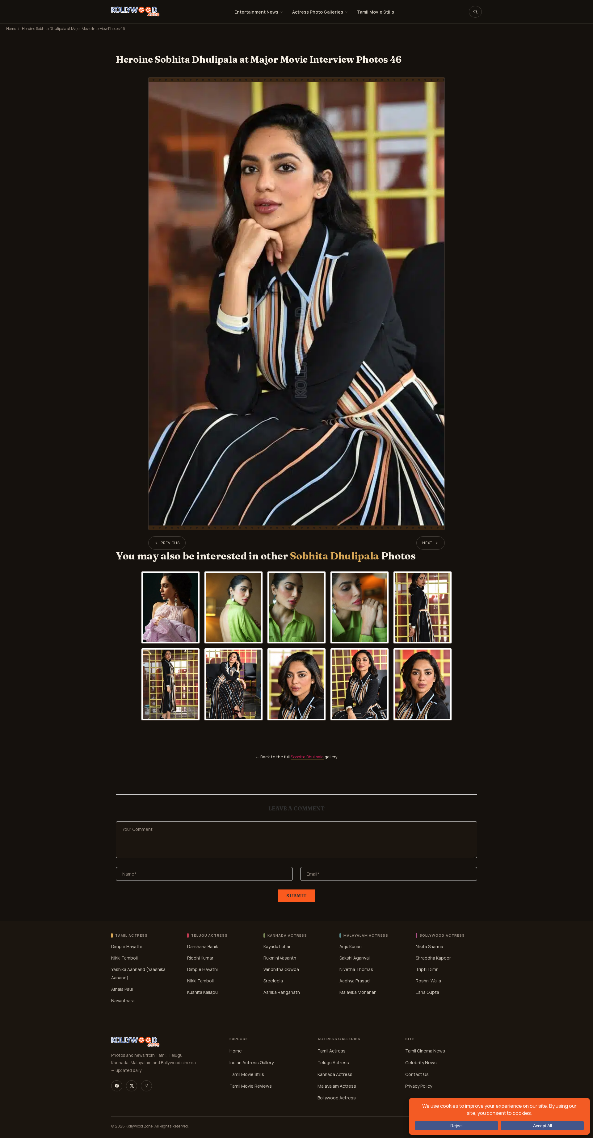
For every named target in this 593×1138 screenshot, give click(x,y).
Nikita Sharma (429, 946)
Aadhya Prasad (354, 981)
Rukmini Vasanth (279, 958)
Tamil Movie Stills (375, 12)
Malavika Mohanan (357, 992)
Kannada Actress (335, 1074)
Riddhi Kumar (200, 958)
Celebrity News (421, 1062)
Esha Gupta (427, 992)
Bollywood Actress (337, 1098)
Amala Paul (122, 989)
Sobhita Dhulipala (334, 556)
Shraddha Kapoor (433, 958)
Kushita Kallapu (202, 992)
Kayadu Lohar (277, 946)
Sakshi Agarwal (354, 958)
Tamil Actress (332, 1051)
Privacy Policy (418, 1086)
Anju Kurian (350, 946)
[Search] (475, 12)
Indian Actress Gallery (251, 1062)
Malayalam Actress (337, 1086)
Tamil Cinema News (425, 1051)
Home (11, 28)
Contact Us (417, 1074)
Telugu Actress (333, 1062)
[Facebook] (116, 1085)
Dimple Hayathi (126, 946)
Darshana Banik (202, 946)
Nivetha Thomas (356, 969)
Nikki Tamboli (124, 958)
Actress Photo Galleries (317, 12)
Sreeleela (273, 981)
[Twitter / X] (131, 1085)
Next (427, 543)
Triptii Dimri (427, 969)
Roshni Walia (428, 981)
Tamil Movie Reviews (250, 1086)
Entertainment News (256, 12)
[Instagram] (146, 1085)
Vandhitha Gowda (281, 969)
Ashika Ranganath (281, 992)
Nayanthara (123, 1000)
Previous (170, 543)
